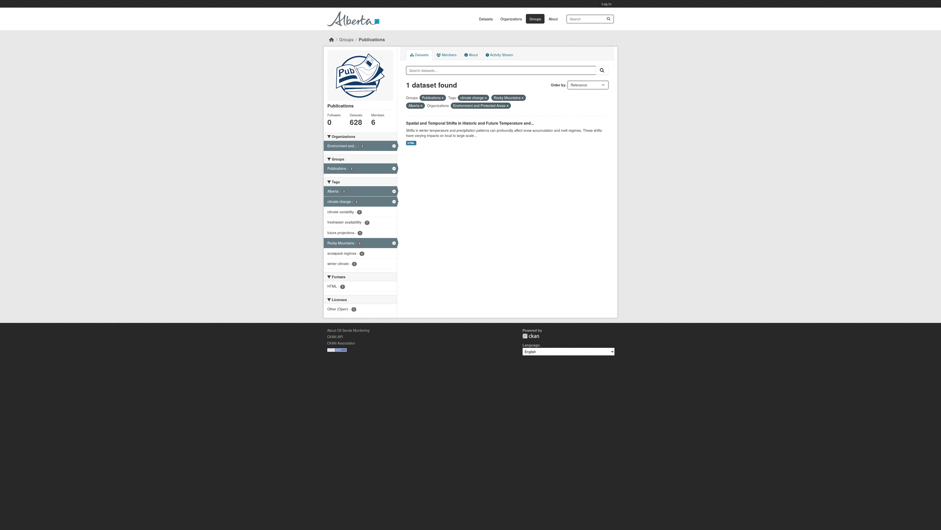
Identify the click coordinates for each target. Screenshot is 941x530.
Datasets (486, 18)
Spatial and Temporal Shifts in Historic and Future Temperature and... (470, 123)
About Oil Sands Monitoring (348, 330)
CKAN (530, 336)
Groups (535, 18)
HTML (411, 143)
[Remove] (443, 98)
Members (449, 54)
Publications (372, 39)
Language (530, 345)
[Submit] (608, 19)
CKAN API (335, 336)
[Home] (331, 39)
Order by (558, 84)
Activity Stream (501, 54)
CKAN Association (341, 343)
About (553, 18)
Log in (606, 3)
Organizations (511, 18)
